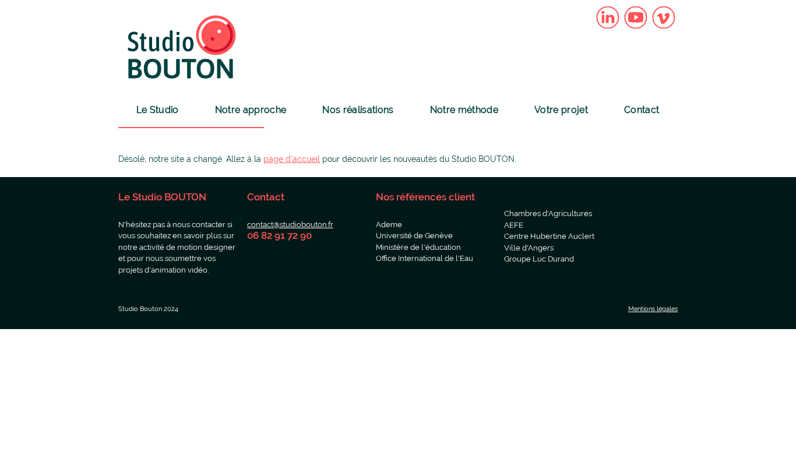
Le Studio (157, 109)
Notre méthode (464, 109)
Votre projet (561, 109)
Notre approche (250, 109)
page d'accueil (291, 159)
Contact (641, 109)
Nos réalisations (357, 109)
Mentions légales (653, 309)
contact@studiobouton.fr (290, 224)
